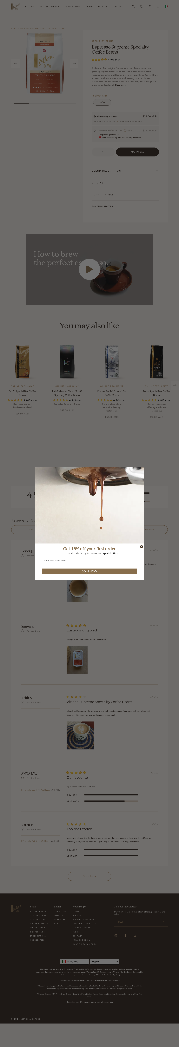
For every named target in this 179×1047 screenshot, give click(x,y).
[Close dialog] (141, 546)
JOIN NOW (89, 571)
